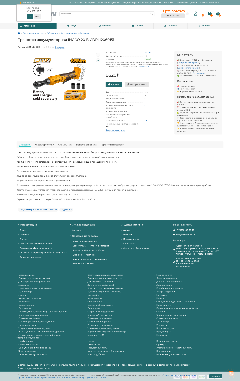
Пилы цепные (163, 305)
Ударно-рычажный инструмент (34, 328)
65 (145, 124)
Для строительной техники (101, 281)
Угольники (162, 325)
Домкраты (23, 285)
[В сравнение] (98, 60)
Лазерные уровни (165, 291)
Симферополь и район (188, 62)
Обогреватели (95, 301)
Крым (75, 241)
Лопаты (22, 295)
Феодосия (89, 250)
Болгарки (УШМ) (96, 335)
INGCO (147, 52)
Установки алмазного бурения (103, 328)
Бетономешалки (26, 275)
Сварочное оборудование (136, 248)
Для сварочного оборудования (34, 281)
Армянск (90, 255)
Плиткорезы (94, 308)
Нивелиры (24, 301)
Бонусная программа (30, 257)
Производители (131, 239)
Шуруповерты (163, 331)
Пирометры (24, 308)
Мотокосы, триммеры (29, 298)
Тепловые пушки (27, 325)
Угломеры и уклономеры (100, 325)
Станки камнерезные (29, 318)
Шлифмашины (163, 351)
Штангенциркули (165, 328)
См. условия (198, 73)
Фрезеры (161, 344)
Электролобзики (27, 351)
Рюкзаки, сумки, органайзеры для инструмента (42, 311)
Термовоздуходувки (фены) (32, 354)
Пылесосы (161, 335)
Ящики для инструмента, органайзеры (107, 331)
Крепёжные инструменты (169, 288)
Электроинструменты (109, 2)
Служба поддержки (84, 224)
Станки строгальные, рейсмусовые (36, 321)
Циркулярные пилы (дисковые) (34, 348)
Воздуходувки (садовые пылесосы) (105, 275)
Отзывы (78, 2)
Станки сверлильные (167, 318)
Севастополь (79, 246)
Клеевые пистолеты (209, 2)
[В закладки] (98, 55)
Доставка (172, 26)
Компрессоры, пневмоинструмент (105, 288)
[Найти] (151, 14)
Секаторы (161, 311)
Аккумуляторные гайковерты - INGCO (38, 210)
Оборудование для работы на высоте (175, 301)
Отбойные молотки (28, 344)
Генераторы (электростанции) (34, 278)
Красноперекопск (82, 259)
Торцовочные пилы (98, 348)
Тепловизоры (163, 321)
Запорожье (78, 264)
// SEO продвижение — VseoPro (34, 368)
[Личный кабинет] (195, 14)
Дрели (193, 2)
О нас (68, 2)
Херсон (90, 264)
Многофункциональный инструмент (106, 351)
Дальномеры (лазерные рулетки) (105, 278)
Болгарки (168, 2)
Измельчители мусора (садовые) (35, 288)
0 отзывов (59, 47)
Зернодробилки (164, 285)
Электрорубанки (96, 354)
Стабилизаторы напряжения (171, 315)
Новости (106, 26)
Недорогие (66, 210)
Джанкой (77, 255)
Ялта (92, 246)
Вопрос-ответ (85, 144)
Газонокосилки (164, 275)
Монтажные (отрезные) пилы (171, 354)
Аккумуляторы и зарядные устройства (141, 2)
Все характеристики (115, 130)
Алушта (76, 250)
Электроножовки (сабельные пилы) (174, 348)
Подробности (143, 67)
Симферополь (89, 241)
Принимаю (215, 376)
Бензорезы (89, 2)
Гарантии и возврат (112, 144)
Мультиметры (95, 298)
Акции (74, 26)
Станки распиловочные (100, 318)
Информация (28, 224)
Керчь (101, 250)
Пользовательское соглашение (36, 243)
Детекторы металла (166, 278)
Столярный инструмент (100, 321)
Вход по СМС (173, 15)
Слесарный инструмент (100, 315)
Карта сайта (129, 243)
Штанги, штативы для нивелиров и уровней (41, 331)
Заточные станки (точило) (101, 285)
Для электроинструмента (169, 281)
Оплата (139, 26)
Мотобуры (161, 295)
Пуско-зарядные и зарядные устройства (177, 308)
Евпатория (103, 246)
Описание (25, 144)
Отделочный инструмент (100, 305)
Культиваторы (25, 291)
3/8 (145, 120)
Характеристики (44, 144)
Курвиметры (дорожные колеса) (104, 291)
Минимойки (94, 295)
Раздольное (101, 259)
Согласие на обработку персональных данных (84, 377)
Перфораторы (25, 341)
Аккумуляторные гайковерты (75, 33)
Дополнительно (134, 224)
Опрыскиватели (26, 305)
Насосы (160, 298)
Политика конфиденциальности (36, 248)
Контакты (206, 26)
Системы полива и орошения (33, 315)
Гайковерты (182, 2)
